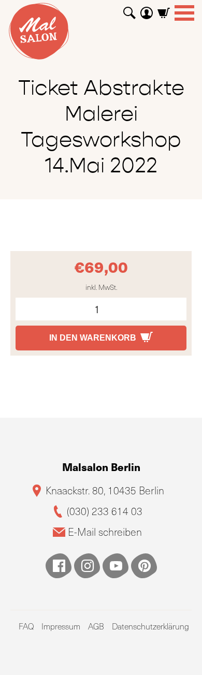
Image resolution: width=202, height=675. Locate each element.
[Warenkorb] (163, 9)
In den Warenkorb (92, 337)
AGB (96, 626)
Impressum (60, 626)
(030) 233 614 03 (104, 511)
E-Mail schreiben (105, 532)
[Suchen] (129, 9)
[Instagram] (87, 566)
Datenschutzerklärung (150, 626)
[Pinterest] (144, 566)
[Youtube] (115, 566)
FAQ (26, 626)
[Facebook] (58, 566)
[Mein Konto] (146, 9)
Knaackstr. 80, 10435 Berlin (105, 490)
